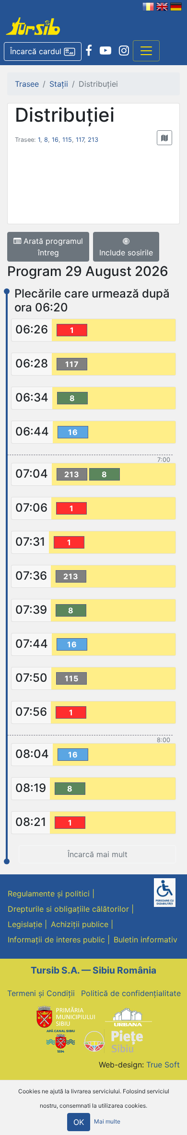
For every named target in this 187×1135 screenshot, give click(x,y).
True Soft (163, 1064)
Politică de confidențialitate (131, 993)
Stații (58, 84)
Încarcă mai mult (98, 854)
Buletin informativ (145, 939)
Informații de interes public (56, 939)
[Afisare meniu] (146, 50)
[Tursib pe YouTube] (105, 50)
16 (55, 139)
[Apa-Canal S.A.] (60, 1040)
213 (93, 139)
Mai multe (107, 1121)
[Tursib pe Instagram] (124, 50)
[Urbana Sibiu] (128, 1016)
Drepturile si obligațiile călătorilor (68, 909)
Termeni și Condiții (41, 993)
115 (67, 139)
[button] (43, 51)
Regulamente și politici (49, 893)
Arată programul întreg (52, 246)
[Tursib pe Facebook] (89, 50)
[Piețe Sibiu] (113, 1040)
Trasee (27, 84)
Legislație (25, 924)
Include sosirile (126, 252)
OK (78, 1122)
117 (80, 139)
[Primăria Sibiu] (64, 1016)
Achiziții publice (79, 924)
